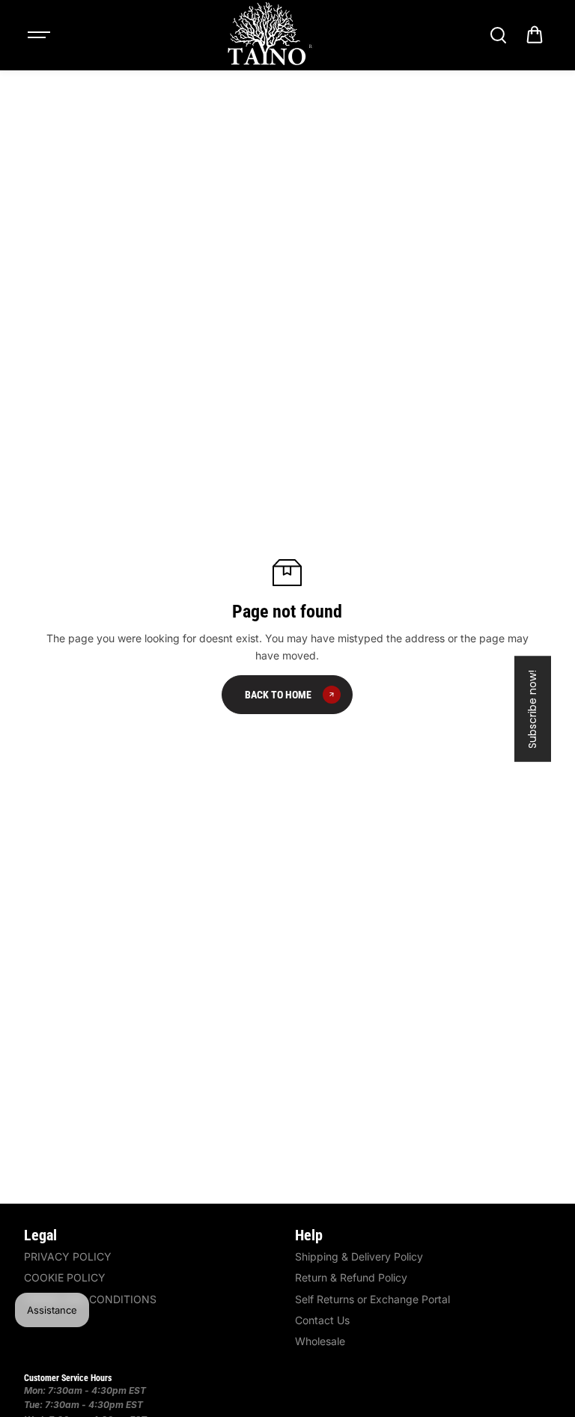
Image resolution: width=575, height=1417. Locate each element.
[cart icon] (534, 35)
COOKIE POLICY (65, 1277)
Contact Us (322, 1320)
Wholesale (320, 1341)
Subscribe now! (532, 708)
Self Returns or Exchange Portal (372, 1299)
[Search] (497, 35)
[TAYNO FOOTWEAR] (268, 35)
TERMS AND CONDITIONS (90, 1299)
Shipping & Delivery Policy (359, 1256)
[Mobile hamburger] (40, 35)
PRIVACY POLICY (68, 1256)
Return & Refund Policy (351, 1277)
